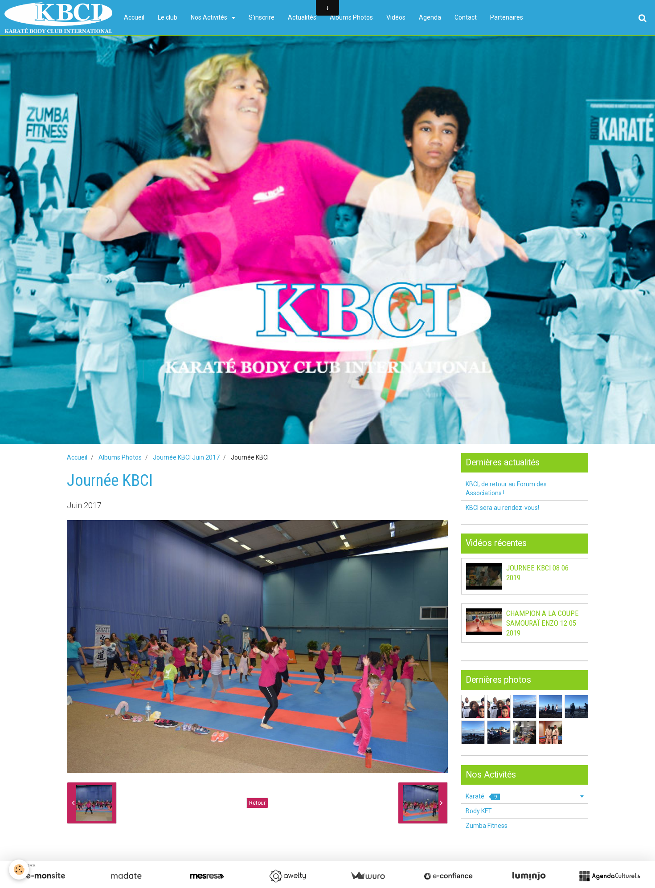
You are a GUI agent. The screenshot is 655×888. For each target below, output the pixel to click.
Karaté (481, 796)
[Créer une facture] (367, 876)
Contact (465, 17)
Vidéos (395, 17)
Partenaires (506, 17)
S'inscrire (261, 17)
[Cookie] (19, 869)
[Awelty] (287, 876)
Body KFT (479, 811)
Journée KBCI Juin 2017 (186, 457)
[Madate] (126, 876)
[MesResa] (206, 876)
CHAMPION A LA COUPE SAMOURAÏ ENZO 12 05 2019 (542, 623)
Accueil (134, 17)
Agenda (430, 17)
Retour (257, 803)
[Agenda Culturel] (609, 876)
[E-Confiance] (448, 876)
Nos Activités (210, 17)
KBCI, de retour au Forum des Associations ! (506, 489)
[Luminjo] (528, 876)
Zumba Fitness (487, 825)
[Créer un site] (45, 876)
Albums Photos (351, 17)
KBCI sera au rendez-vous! (502, 507)
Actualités (302, 17)
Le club (167, 17)
